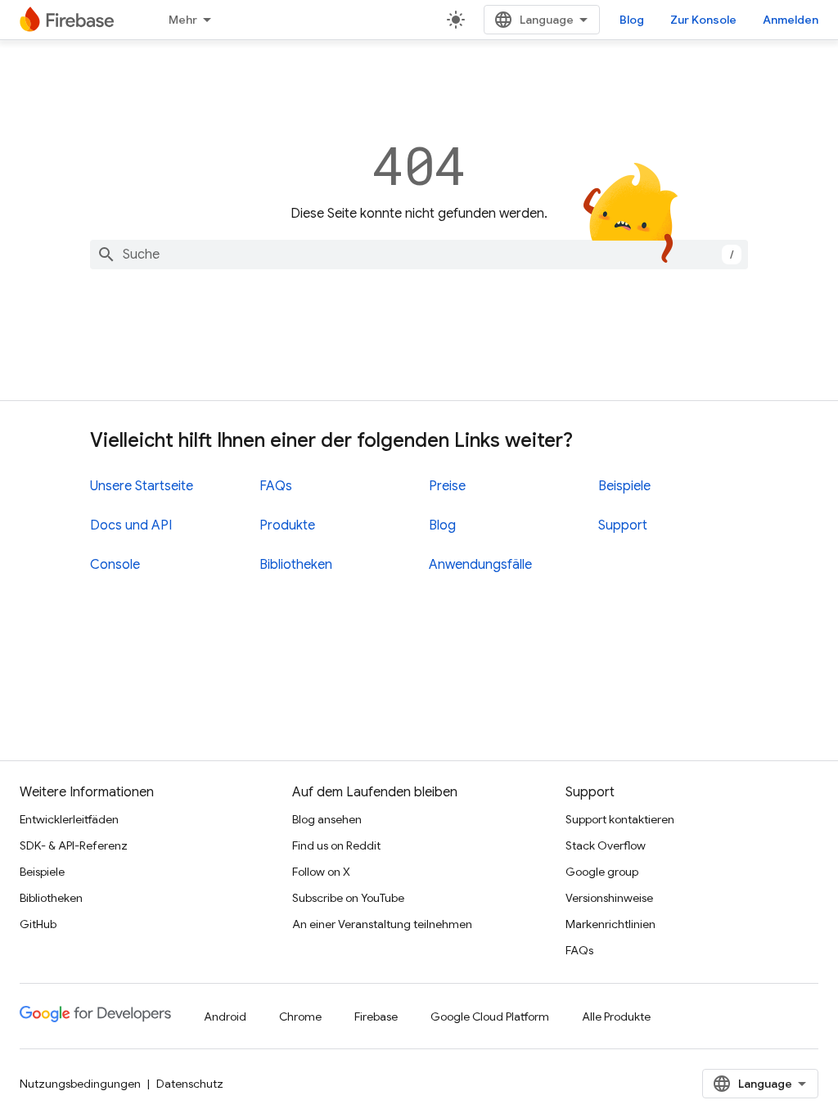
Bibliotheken (295, 565)
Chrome (300, 1016)
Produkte (287, 525)
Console (115, 565)
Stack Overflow (605, 845)
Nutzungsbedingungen (80, 1083)
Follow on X (321, 871)
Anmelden (790, 19)
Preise (447, 486)
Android (225, 1016)
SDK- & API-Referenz (74, 845)
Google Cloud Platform (489, 1016)
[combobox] (419, 254)
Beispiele (624, 486)
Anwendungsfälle (480, 565)
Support (622, 525)
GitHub (38, 924)
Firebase (376, 1016)
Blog (631, 19)
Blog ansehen (327, 819)
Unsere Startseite (141, 486)
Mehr (183, 19)
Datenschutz (189, 1083)
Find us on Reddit (336, 845)
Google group (601, 871)
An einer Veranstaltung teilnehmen (382, 924)
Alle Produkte (616, 1016)
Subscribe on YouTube (348, 897)
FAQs (275, 486)
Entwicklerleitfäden (69, 819)
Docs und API (131, 525)
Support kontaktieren (619, 819)
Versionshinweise (609, 897)
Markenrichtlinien (610, 924)
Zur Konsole (703, 19)
